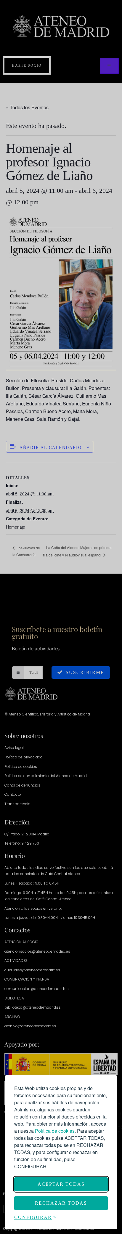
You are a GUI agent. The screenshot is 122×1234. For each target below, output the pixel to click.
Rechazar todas (61, 1203)
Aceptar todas (61, 1184)
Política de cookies (55, 1130)
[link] (55, 1130)
